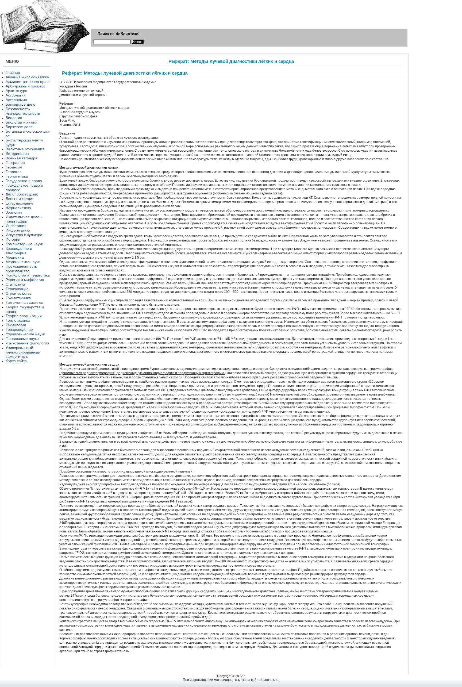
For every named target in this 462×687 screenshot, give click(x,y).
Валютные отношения (25, 149)
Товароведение (19, 329)
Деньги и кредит (20, 199)
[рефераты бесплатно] (45, 52)
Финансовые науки (22, 338)
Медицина (15, 257)
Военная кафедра (21, 158)
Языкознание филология (27, 343)
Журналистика (18, 208)
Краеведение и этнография (19, 250)
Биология (14, 118)
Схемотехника (18, 298)
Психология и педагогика (28, 275)
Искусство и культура (24, 235)
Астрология (16, 95)
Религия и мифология (25, 280)
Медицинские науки (23, 262)
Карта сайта (16, 361)
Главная (13, 72)
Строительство (19, 293)
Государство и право (24, 181)
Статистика (15, 284)
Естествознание (19, 203)
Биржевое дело (19, 127)
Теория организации (24, 316)
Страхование (17, 289)
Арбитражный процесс (25, 86)
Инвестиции (16, 226)
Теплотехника (18, 320)
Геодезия (14, 167)
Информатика (18, 230)
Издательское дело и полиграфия (24, 219)
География (15, 162)
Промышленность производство (21, 268)
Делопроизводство (22, 194)
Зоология (14, 212)
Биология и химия (21, 122)
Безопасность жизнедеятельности (23, 111)
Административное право (28, 81)
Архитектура (16, 91)
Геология (14, 172)
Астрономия (16, 100)
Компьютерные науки (24, 244)
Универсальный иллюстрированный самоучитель (23, 352)
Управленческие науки (25, 334)
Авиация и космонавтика (27, 77)
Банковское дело (20, 104)
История (13, 239)
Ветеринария (17, 153)
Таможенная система (24, 302)
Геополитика (17, 176)
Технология (16, 325)
